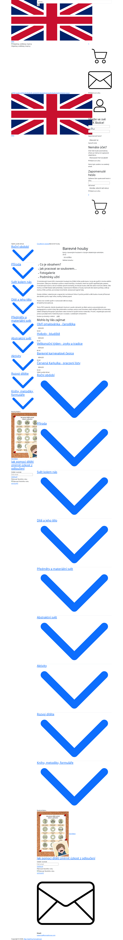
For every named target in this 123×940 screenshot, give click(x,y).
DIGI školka (25, 93)
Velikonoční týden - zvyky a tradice (60, 343)
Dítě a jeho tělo (21, 299)
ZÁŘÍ (58, 316)
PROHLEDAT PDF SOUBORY (98, 158)
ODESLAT (14, 477)
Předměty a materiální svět (21, 319)
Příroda (16, 264)
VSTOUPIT (14, 484)
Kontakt (56, 93)
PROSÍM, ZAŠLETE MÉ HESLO (99, 188)
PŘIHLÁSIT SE (93, 140)
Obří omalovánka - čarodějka (56, 324)
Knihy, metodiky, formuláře (22, 393)
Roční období (20, 246)
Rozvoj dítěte (20, 373)
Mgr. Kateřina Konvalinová (33, 939)
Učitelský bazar (64, 93)
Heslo (90, 134)
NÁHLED (41, 328)
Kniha (52, 93)
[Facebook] (98, 875)
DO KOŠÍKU (68, 257)
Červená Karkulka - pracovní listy (58, 363)
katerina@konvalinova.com (46, 935)
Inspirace (47, 93)
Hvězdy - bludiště (48, 334)
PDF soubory (17, 93)
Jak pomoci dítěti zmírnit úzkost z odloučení (22, 465)
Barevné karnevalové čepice (55, 353)
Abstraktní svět (21, 338)
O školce (41, 93)
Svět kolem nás (21, 282)
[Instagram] (100, 875)
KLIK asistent (33, 93)
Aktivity (16, 356)
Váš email (91, 129)
